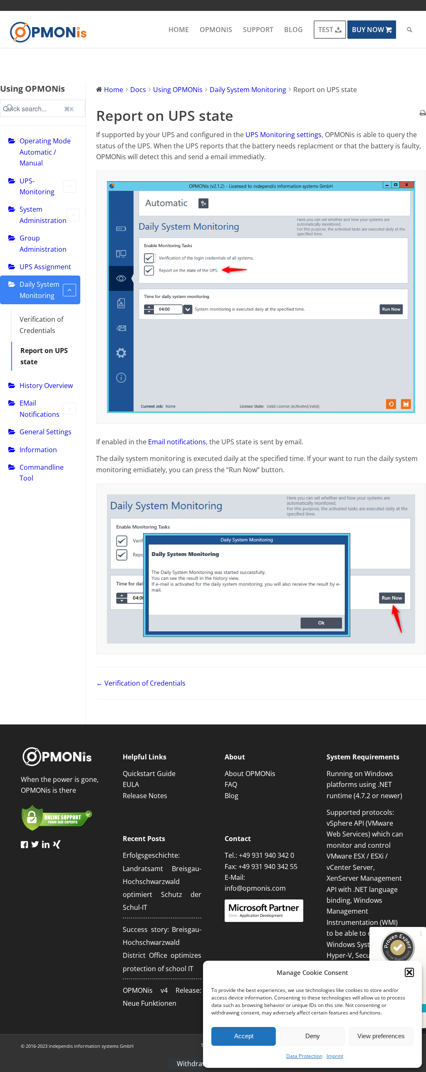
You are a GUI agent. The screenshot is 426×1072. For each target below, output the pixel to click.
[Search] (409, 29)
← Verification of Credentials (141, 683)
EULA (131, 784)
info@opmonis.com (255, 888)
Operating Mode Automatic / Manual (45, 152)
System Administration (43, 215)
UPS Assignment (45, 266)
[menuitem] (178, 29)
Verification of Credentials (41, 325)
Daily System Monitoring (39, 290)
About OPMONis (250, 773)
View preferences (381, 1035)
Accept (243, 1035)
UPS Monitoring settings (283, 134)
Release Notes (145, 795)
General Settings (46, 431)
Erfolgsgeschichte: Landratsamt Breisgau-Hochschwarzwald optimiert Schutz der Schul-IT (162, 881)
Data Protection (304, 1055)
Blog (231, 795)
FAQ (231, 784)
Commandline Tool (42, 473)
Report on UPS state (44, 356)
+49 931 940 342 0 (266, 855)
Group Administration (43, 243)
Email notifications (177, 441)
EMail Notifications (39, 408)
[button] (409, 972)
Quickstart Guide (149, 773)
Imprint (335, 1055)
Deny (312, 1035)
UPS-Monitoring (37, 186)
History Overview (46, 385)
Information (38, 449)
